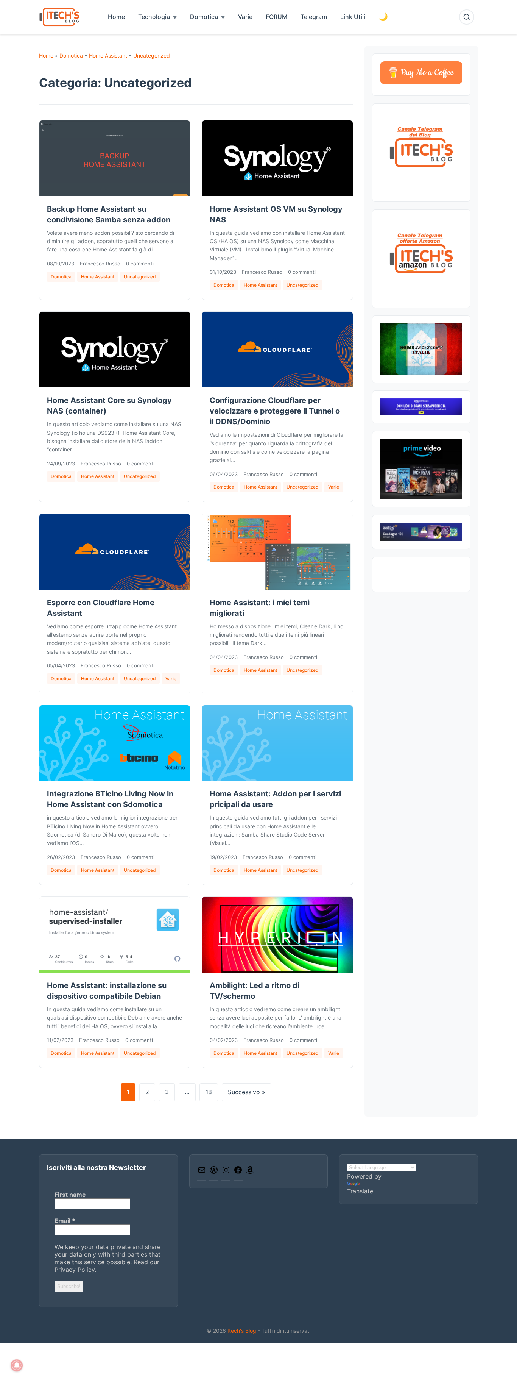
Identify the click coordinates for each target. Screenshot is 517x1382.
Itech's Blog (242, 1330)
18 (209, 1092)
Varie (245, 16)
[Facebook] (238, 1172)
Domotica (204, 16)
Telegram (314, 16)
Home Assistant (108, 55)
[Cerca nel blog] (466, 17)
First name (70, 1194)
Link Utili (352, 16)
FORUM (276, 16)
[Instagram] (225, 1172)
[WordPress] (213, 1172)
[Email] (201, 1172)
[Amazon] (250, 1172)
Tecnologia (154, 16)
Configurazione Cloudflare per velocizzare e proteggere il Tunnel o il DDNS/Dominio (275, 411)
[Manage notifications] (17, 1365)
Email (65, 1220)
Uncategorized (151, 55)
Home (116, 16)
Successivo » (246, 1092)
